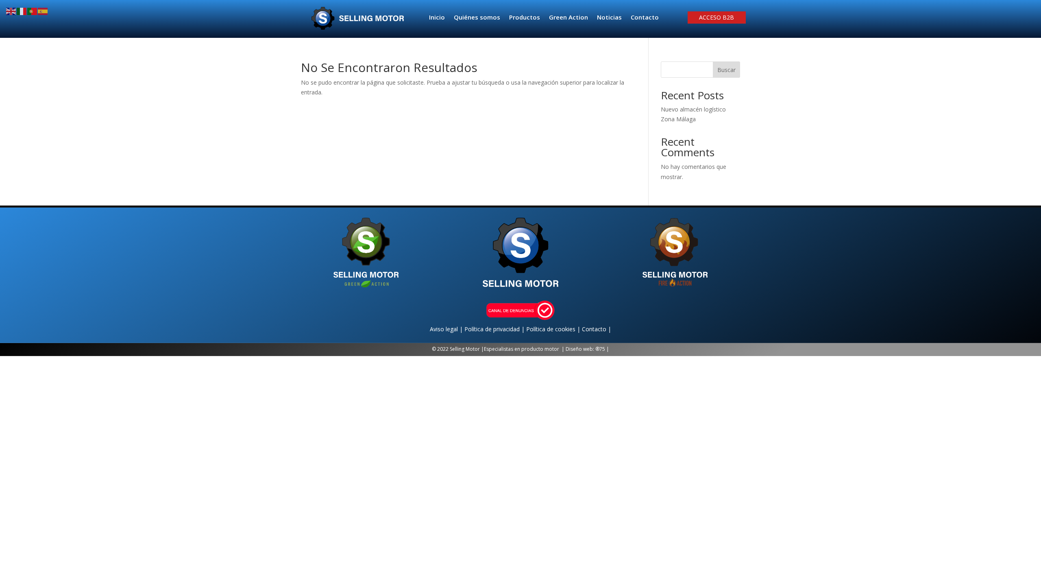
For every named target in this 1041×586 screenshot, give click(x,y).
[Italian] (22, 11)
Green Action (568, 17)
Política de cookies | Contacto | (568, 329)
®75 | (602, 348)
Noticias (609, 17)
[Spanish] (43, 11)
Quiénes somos (477, 17)
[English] (11, 11)
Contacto (645, 17)
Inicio (437, 17)
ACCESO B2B (716, 18)
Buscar (726, 70)
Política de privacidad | (495, 329)
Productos (524, 17)
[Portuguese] (32, 11)
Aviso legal (445, 329)
